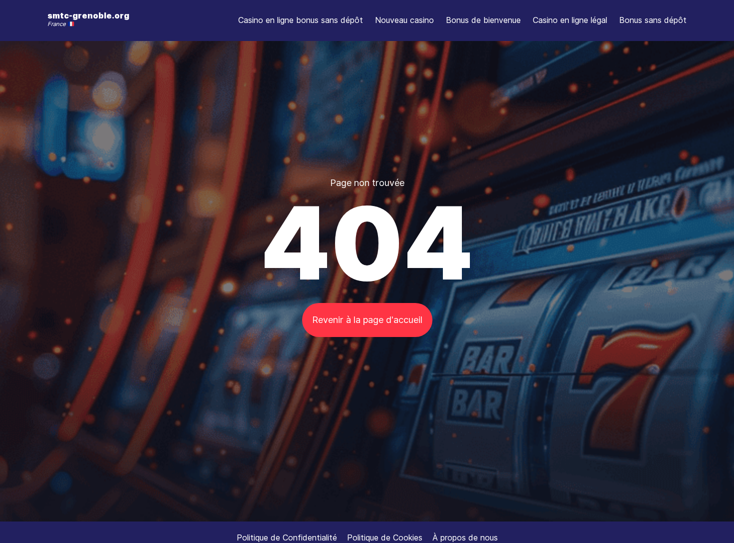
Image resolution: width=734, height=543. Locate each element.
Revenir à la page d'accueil (367, 319)
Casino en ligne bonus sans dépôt (300, 20)
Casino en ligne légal (570, 20)
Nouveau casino (404, 20)
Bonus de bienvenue (483, 20)
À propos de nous (465, 537)
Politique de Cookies (384, 537)
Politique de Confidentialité (287, 537)
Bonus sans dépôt (653, 20)
